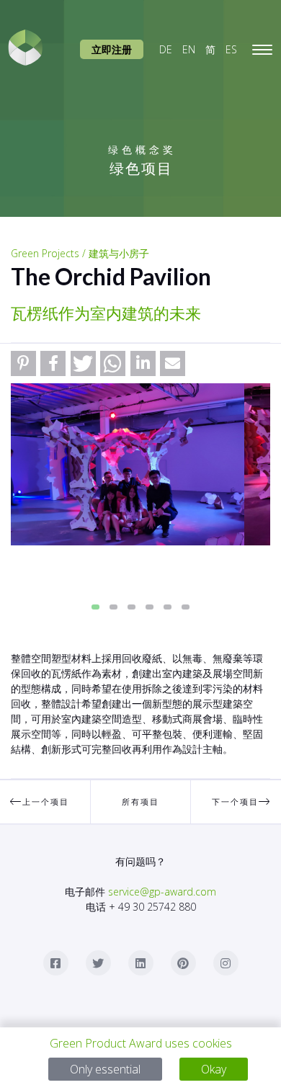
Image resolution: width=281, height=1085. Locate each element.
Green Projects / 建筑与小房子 (80, 253)
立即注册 (112, 49)
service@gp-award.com (162, 891)
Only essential (105, 1069)
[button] (23, 363)
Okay (213, 1069)
